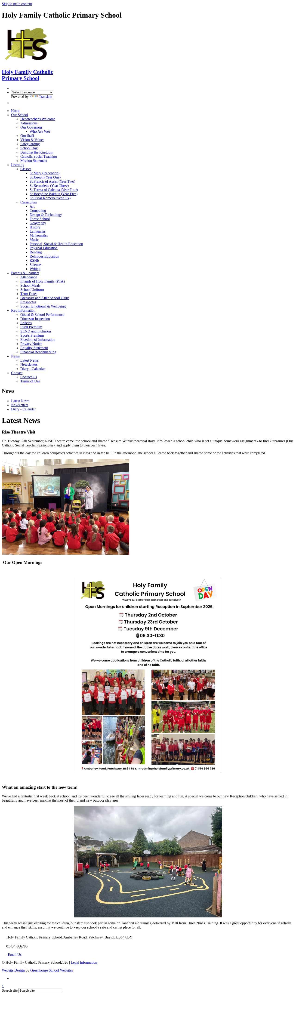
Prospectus (28, 302)
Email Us (14, 954)
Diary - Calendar (32, 369)
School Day (29, 148)
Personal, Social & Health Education (56, 244)
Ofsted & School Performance (42, 315)
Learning (17, 165)
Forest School (40, 219)
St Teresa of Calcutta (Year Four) (54, 190)
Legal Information (84, 962)
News (15, 356)
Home (15, 111)
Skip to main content (17, 4)
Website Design (13, 970)
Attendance (28, 277)
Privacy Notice (31, 344)
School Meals (30, 285)
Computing (38, 210)
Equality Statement (34, 348)
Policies (26, 323)
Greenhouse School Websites (51, 970)
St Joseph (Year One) (45, 177)
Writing (35, 269)
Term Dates (28, 294)
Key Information (23, 310)
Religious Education (44, 256)
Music (34, 240)
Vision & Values (32, 140)
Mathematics (39, 235)
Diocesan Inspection (35, 319)
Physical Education (44, 248)
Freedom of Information (37, 339)
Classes (25, 169)
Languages (38, 231)
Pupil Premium (31, 327)
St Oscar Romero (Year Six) (50, 198)
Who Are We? (40, 131)
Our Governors (31, 127)
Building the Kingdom (36, 152)
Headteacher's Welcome (37, 119)
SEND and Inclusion (35, 331)
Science (35, 265)
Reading (36, 252)
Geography (38, 223)
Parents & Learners (25, 273)
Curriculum (28, 202)
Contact (16, 373)
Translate (45, 96)
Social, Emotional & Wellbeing (43, 306)
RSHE (34, 260)
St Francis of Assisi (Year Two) (52, 181)
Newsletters (28, 364)
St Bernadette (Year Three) (49, 186)
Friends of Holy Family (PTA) (42, 281)
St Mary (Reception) (44, 173)
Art (32, 206)
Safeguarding (30, 144)
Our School (19, 115)
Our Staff (27, 136)
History (35, 227)
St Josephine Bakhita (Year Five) (53, 194)
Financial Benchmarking (38, 352)
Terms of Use (30, 381)
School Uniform (32, 290)
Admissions (28, 123)
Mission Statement (33, 161)
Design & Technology (46, 215)
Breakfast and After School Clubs (44, 298)
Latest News (29, 360)
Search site (10, 990)
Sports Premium (32, 335)
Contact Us (28, 377)
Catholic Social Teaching (38, 156)
